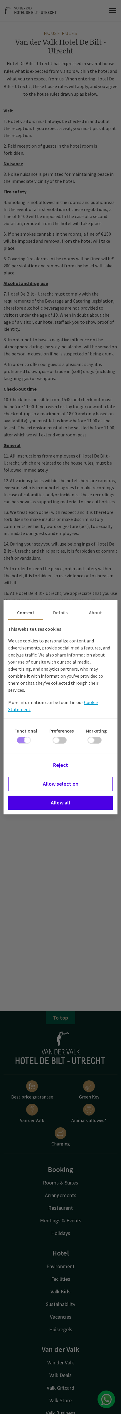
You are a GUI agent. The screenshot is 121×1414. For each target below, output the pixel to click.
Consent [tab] (25, 612)
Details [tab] (60, 612)
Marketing (96, 731)
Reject (60, 765)
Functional (25, 731)
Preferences (61, 731)
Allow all (60, 802)
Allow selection (60, 783)
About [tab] (95, 612)
